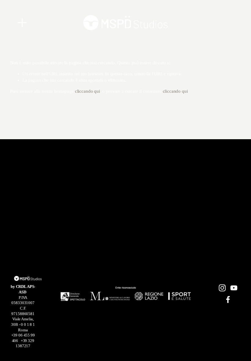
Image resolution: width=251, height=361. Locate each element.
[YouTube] (234, 288)
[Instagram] (222, 288)
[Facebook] (228, 299)
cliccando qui (87, 91)
